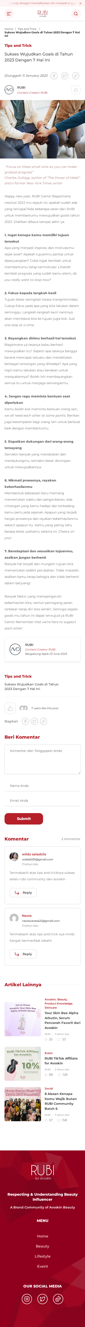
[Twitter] (42, 1299)
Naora (27, 916)
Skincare (51, 1007)
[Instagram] (27, 1299)
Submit (24, 819)
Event (49, 1053)
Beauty (62, 999)
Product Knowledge (58, 1003)
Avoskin (50, 999)
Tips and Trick (27, 29)
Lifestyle (43, 1256)
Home (9, 29)
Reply (27, 893)
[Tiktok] (58, 1299)
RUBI (21, 87)
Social (49, 1088)
